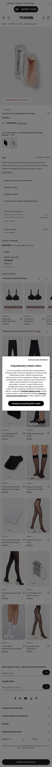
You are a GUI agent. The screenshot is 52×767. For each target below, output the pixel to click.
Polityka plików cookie (30, 391)
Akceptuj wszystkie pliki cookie (26, 403)
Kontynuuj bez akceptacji (38, 359)
